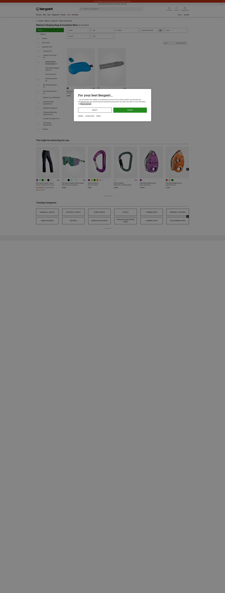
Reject (95, 110)
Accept (130, 110)
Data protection (86, 104)
